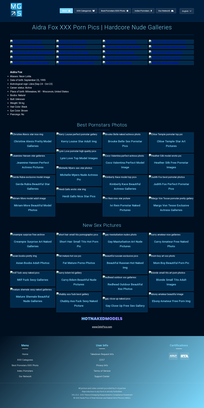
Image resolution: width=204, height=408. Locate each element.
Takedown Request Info (102, 354)
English (185, 11)
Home (25, 354)
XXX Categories (84, 11)
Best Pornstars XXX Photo (113, 11)
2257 (102, 360)
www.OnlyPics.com (102, 326)
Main (65, 11)
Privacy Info (102, 365)
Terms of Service (102, 371)
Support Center (102, 376)
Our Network (164, 11)
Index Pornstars (142, 11)
